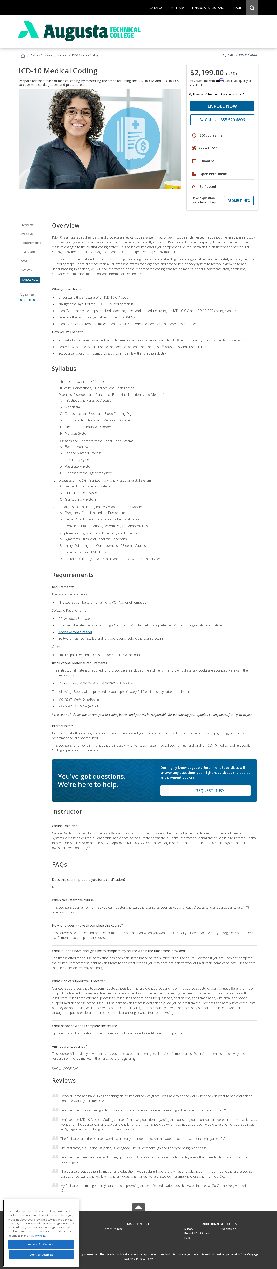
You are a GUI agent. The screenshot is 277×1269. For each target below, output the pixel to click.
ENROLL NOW (222, 106)
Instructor (28, 252)
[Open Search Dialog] (252, 7)
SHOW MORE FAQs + (67, 1068)
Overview (27, 225)
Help (187, 1238)
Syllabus (27, 234)
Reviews (26, 269)
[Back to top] (138, 1223)
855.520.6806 (29, 300)
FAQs (24, 260)
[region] (41, 1233)
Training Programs (41, 55)
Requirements (31, 243)
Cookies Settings (41, 1254)
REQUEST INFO (239, 200)
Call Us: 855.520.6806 (240, 55)
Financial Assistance (196, 1233)
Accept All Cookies (41, 1244)
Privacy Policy (144, 1258)
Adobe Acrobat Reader (75, 632)
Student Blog (228, 1229)
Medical (62, 55)
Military (188, 1229)
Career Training (112, 1229)
